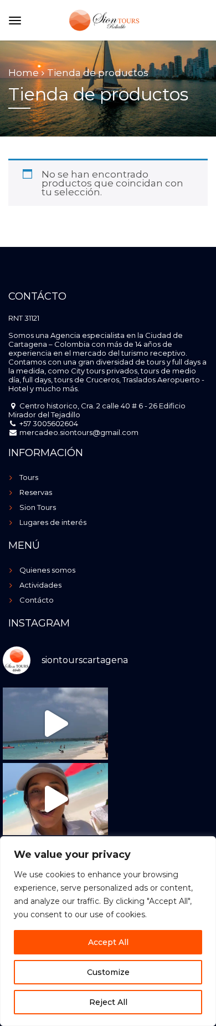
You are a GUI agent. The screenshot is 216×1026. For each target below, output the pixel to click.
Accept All (108, 942)
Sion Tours (37, 507)
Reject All (108, 1002)
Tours (28, 477)
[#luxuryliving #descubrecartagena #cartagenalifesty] (55, 724)
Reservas (35, 492)
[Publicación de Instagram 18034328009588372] (55, 799)
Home (23, 72)
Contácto (36, 599)
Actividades (40, 584)
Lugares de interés (52, 522)
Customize (108, 972)
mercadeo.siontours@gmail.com (78, 432)
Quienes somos (47, 569)
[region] (108, 931)
